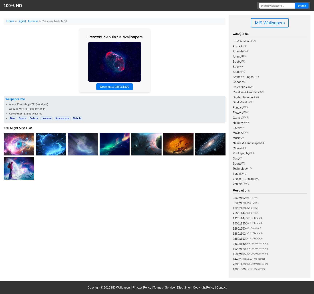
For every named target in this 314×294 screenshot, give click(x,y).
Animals (238, 51)
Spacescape (62, 118)
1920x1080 (240, 208)
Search (302, 5)
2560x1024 (240, 198)
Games (237, 117)
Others (237, 148)
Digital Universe (28, 21)
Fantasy (238, 107)
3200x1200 (240, 203)
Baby (236, 66)
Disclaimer (184, 287)
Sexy (236, 158)
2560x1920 (240, 238)
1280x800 (239, 269)
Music (236, 138)
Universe (46, 118)
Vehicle (237, 184)
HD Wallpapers (121, 287)
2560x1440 (240, 213)
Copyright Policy (203, 287)
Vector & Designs (244, 178)
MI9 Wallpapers (270, 22)
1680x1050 (240, 254)
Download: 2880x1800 (114, 86)
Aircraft (237, 46)
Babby (237, 61)
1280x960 (239, 228)
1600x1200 (240, 223)
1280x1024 (240, 233)
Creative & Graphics (246, 92)
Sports (237, 163)
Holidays (238, 122)
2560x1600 (240, 243)
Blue (12, 118)
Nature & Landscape (246, 143)
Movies (237, 133)
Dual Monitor (241, 102)
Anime (237, 56)
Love (236, 127)
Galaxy (34, 118)
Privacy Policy (142, 287)
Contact (221, 287)
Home (10, 21)
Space (22, 118)
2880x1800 (240, 264)
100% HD (13, 5)
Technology (240, 168)
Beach (237, 71)
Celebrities (240, 87)
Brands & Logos (243, 76)
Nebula (77, 118)
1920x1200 (240, 248)
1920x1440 (240, 218)
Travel (237, 173)
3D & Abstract (241, 41)
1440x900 (239, 259)
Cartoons (239, 82)
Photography (241, 153)
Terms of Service (164, 287)
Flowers (238, 112)
